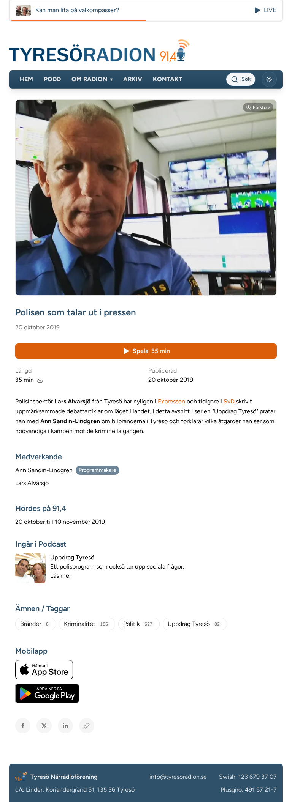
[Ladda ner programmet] (40, 380)
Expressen (171, 401)
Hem (26, 79)
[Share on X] (44, 725)
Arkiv (132, 79)
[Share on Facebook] (22, 725)
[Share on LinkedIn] (65, 725)
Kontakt (167, 79)
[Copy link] (86, 725)
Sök (246, 79)
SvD (229, 401)
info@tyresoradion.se (178, 776)
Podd (52, 79)
